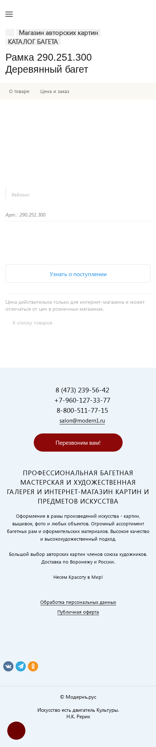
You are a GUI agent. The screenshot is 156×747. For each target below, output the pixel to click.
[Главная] (10, 32)
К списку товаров (32, 322)
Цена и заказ (54, 91)
